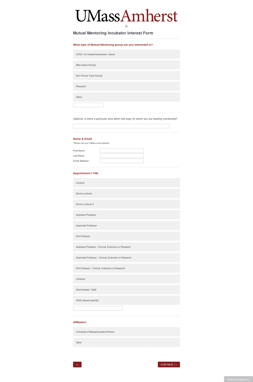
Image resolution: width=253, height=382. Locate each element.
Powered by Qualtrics (237, 379)
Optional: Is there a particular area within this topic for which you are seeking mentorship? (125, 118)
